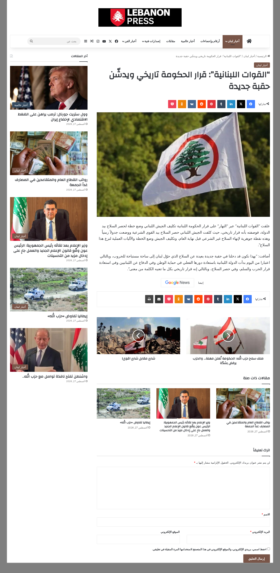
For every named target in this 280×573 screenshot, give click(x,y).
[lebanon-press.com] (140, 17)
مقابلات (170, 41)
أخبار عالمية (188, 41)
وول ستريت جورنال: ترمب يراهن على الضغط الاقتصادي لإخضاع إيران (53, 117)
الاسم (266, 514)
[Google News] (177, 282)
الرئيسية (262, 56)
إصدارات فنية (152, 41)
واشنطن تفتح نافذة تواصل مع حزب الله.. (55, 376)
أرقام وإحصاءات (210, 41)
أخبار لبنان (233, 41)
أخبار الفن (130, 41)
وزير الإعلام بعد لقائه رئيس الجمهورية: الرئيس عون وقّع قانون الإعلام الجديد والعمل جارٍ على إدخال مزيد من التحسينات (185, 426)
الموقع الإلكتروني (170, 531)
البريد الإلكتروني (260, 531)
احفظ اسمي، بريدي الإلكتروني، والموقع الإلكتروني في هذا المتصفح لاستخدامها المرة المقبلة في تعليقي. (209, 549)
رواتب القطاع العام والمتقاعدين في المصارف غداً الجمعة (248, 424)
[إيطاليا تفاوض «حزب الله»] (123, 403)
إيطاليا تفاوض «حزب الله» (135, 422)
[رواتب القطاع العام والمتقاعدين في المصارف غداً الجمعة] (243, 403)
